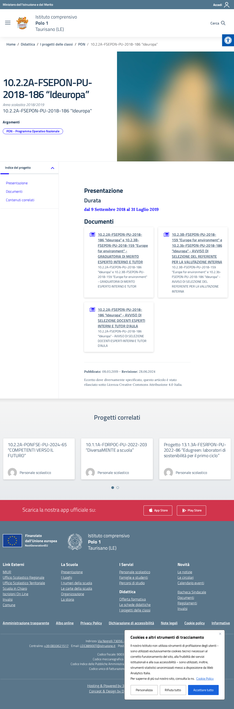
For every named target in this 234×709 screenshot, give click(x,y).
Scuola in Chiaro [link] (15, 588)
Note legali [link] (169, 623)
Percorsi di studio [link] (132, 583)
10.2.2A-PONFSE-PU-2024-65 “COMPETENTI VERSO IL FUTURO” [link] (37, 450)
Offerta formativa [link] (132, 599)
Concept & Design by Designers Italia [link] (117, 691)
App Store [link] (161, 510)
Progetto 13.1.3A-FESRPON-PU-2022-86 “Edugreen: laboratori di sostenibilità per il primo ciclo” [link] (195, 450)
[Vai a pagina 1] (112, 487)
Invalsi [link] (8, 599)
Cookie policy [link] (194, 623)
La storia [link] (67, 599)
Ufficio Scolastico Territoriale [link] (24, 583)
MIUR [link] (7, 572)
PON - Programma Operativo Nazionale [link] (32, 131)
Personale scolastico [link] (134, 572)
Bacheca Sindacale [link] (192, 592)
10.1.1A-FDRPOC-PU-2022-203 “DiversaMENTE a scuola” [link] (116, 447)
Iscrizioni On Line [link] (15, 594)
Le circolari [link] (186, 577)
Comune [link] (9, 605)
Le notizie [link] (185, 572)
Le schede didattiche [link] (135, 604)
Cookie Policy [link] (205, 678)
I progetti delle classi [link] (134, 610)
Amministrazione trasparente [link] (26, 623)
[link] (228, 40)
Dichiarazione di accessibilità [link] (131, 623)
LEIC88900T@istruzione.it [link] (97, 645)
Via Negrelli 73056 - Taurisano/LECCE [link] (123, 640)
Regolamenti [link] (187, 603)
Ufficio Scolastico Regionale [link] (23, 577)
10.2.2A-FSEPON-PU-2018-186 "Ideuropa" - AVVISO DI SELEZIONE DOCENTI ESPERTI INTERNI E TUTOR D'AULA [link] (121, 318)
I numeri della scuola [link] (76, 583)
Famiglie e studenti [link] (133, 577)
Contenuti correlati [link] (20, 200)
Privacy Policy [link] (91, 623)
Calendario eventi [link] (191, 583)
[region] (174, 665)
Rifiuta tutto (173, 689)
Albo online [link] (65, 623)
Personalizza (144, 689)
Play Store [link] (194, 510)
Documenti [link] (14, 191)
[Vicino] (220, 633)
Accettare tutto (203, 689)
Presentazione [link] (17, 183)
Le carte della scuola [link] (76, 588)
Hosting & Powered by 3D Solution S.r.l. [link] (117, 685)
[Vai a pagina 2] (117, 487)
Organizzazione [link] (72, 594)
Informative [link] (221, 623)
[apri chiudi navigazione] (8, 23)
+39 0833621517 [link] (56, 645)
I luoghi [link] (66, 577)
